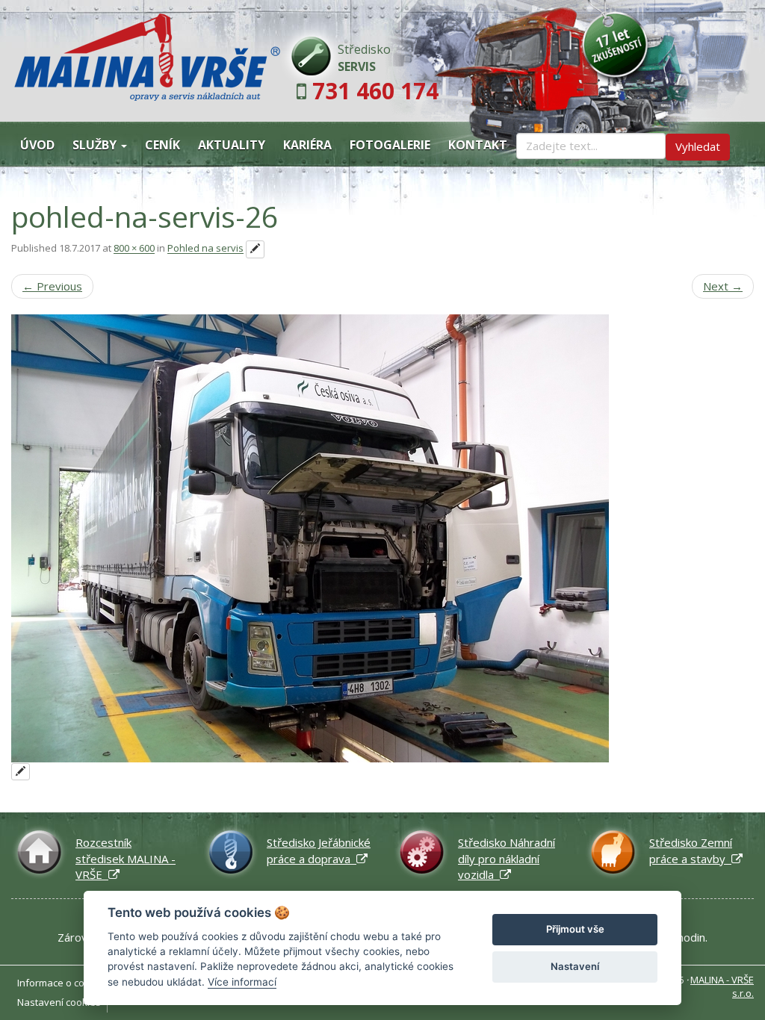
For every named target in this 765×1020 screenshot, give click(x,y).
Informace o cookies (63, 982)
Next (723, 286)
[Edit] (255, 249)
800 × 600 (134, 248)
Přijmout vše (575, 929)
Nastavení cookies (59, 1002)
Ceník (162, 145)
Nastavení (575, 966)
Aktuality (231, 145)
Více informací (242, 982)
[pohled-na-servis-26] (382, 538)
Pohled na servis (205, 248)
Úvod (37, 145)
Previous (52, 286)
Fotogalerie (390, 145)
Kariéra (307, 145)
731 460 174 (375, 90)
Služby (96, 145)
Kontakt (477, 145)
